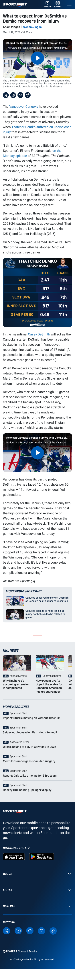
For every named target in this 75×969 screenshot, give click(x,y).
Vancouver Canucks (23, 106)
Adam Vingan (11, 27)
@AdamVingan (32, 27)
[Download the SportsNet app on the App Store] (14, 856)
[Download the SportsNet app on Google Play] (41, 856)
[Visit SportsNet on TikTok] (53, 930)
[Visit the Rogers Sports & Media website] (20, 951)
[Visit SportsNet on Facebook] (29, 930)
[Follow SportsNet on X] (6, 930)
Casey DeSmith (39, 334)
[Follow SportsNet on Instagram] (41, 930)
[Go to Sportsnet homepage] (15, 5)
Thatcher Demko (23, 127)
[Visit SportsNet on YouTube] (18, 930)
